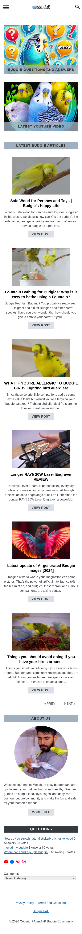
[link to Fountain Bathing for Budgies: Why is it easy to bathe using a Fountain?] (41, 267)
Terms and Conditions (52, 902)
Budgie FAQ (41, 911)
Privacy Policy (24, 902)
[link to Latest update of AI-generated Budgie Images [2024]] (41, 540)
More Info (41, 812)
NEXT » (69, 703)
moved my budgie (16, 847)
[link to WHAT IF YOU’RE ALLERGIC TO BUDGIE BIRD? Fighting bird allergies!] (41, 358)
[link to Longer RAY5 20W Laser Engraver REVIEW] (41, 449)
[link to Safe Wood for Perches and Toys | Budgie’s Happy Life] (41, 176)
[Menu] (6, 7)
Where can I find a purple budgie (26, 852)
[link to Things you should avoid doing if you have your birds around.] (41, 632)
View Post (41, 234)
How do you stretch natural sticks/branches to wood (38, 838)
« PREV (49, 703)
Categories (11, 873)
